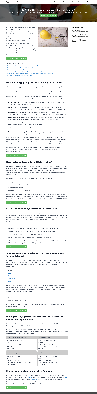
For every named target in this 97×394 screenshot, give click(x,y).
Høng (9, 273)
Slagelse (10, 276)
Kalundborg (11, 278)
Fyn (69, 2)
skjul (21, 63)
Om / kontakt (81, 2)
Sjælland (74, 2)
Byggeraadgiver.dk (12, 2)
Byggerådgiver (58, 2)
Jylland (65, 2)
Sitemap (84, 392)
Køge (9, 281)
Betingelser (89, 392)
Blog (81, 392)
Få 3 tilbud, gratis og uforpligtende (48, 15)
